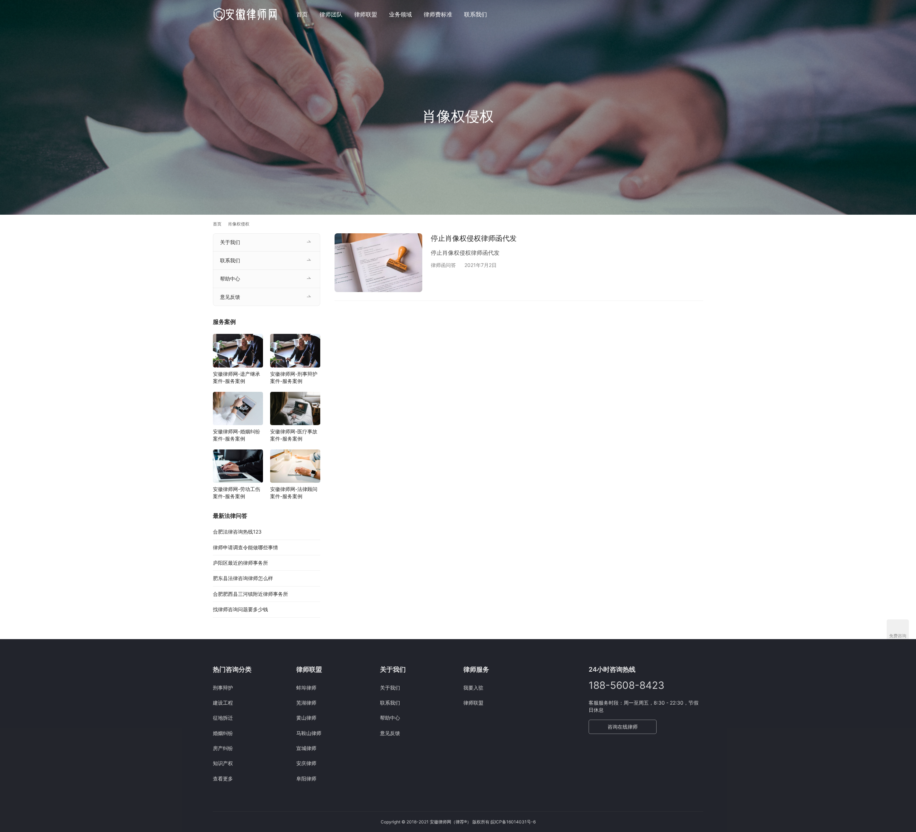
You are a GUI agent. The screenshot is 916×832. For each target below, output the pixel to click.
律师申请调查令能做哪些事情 (245, 547)
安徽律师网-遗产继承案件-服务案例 (236, 377)
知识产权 (223, 763)
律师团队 (331, 14)
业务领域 (400, 14)
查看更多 (223, 778)
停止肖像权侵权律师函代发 (474, 238)
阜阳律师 (306, 778)
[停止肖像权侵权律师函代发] (378, 262)
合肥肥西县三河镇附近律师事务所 (250, 594)
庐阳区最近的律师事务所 (240, 563)
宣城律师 (306, 748)
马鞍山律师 (308, 733)
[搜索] (700, 14)
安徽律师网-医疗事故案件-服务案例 (293, 435)
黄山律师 (306, 718)
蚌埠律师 (306, 688)
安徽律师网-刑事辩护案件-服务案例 (293, 377)
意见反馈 (230, 297)
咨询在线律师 (623, 727)
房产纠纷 (223, 748)
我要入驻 (473, 688)
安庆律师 (306, 763)
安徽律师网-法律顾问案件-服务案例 (293, 492)
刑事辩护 (223, 688)
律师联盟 (365, 14)
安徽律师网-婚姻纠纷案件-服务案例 (236, 435)
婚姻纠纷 (223, 733)
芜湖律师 (306, 703)
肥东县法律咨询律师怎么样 (243, 578)
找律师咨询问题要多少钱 (240, 609)
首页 (302, 14)
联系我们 (475, 14)
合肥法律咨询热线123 (237, 532)
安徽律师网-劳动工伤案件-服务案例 (236, 492)
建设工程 (223, 703)
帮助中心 (230, 279)
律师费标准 (438, 14)
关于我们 (230, 242)
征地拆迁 (223, 718)
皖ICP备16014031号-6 (513, 821)
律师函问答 (443, 265)
